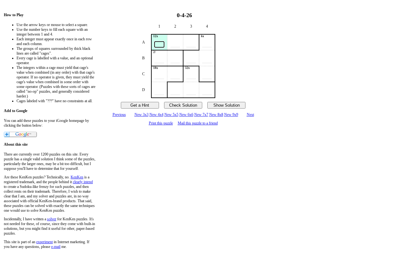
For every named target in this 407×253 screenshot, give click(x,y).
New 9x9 (231, 114)
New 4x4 (156, 114)
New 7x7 (201, 114)
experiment (44, 242)
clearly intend (83, 182)
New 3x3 (141, 114)
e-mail (55, 246)
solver (51, 219)
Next (250, 114)
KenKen (77, 177)
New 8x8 (216, 114)
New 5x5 (171, 114)
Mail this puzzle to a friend (198, 123)
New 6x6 (186, 114)
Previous (119, 114)
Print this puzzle (161, 123)
